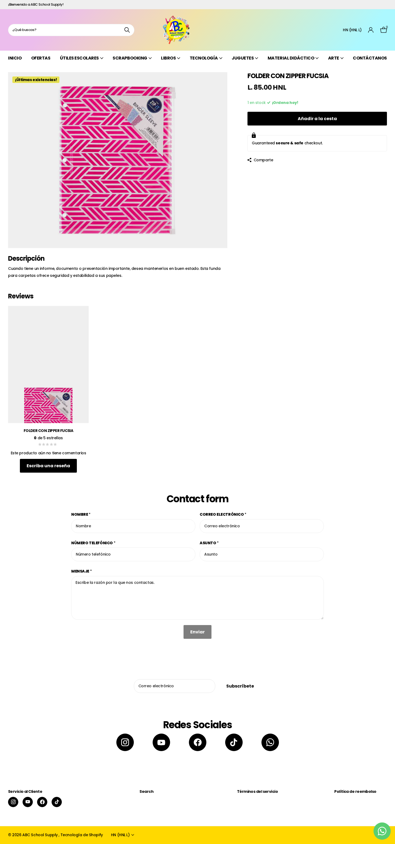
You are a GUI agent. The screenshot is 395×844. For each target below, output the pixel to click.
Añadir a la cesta (317, 119)
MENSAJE (81, 571)
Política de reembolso (355, 791)
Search (146, 791)
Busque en (127, 30)
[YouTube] (161, 742)
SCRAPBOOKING (130, 58)
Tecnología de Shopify (81, 835)
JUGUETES (243, 58)
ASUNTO (209, 543)
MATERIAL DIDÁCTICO (291, 58)
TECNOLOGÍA (204, 58)
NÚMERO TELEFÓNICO (93, 543)
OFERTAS (41, 58)
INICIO (14, 58)
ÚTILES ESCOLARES (79, 58)
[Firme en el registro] (371, 30)
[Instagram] (125, 742)
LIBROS (168, 58)
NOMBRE (81, 514)
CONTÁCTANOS (370, 58)
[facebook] (197, 742)
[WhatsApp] (270, 742)
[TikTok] (234, 742)
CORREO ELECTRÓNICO (223, 514)
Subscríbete (240, 686)
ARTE (333, 58)
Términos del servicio (257, 791)
